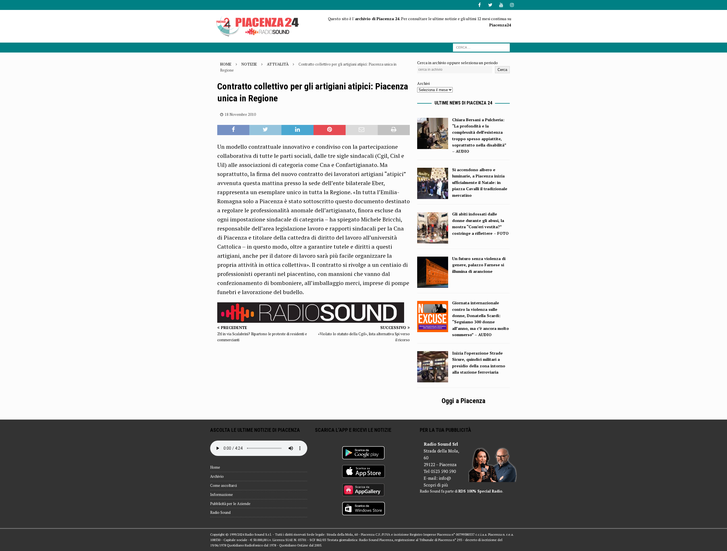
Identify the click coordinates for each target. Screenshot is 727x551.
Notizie (249, 64)
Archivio (217, 476)
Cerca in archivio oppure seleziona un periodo (457, 62)
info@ (445, 478)
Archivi (423, 83)
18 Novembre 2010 (240, 114)
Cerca (502, 70)
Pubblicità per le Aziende (230, 503)
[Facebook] (479, 5)
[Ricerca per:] (481, 47)
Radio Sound (220, 512)
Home (215, 467)
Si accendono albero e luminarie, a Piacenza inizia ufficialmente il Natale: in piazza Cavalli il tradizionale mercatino (479, 182)
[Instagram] (512, 5)
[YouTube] (501, 5)
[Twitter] (490, 5)
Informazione (221, 494)
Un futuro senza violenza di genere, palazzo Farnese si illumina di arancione (478, 265)
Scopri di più (436, 485)
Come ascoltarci (223, 485)
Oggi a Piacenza (463, 401)
